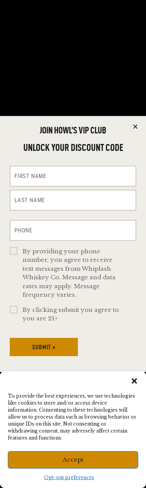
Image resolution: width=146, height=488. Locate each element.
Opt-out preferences (69, 477)
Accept (73, 459)
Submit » (44, 347)
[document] (73, 244)
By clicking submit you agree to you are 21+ (71, 314)
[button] (134, 381)
